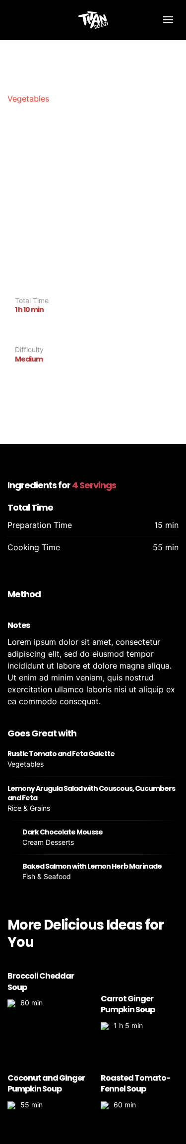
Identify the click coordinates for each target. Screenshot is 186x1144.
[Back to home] (93, 20)
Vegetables (28, 99)
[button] (168, 20)
